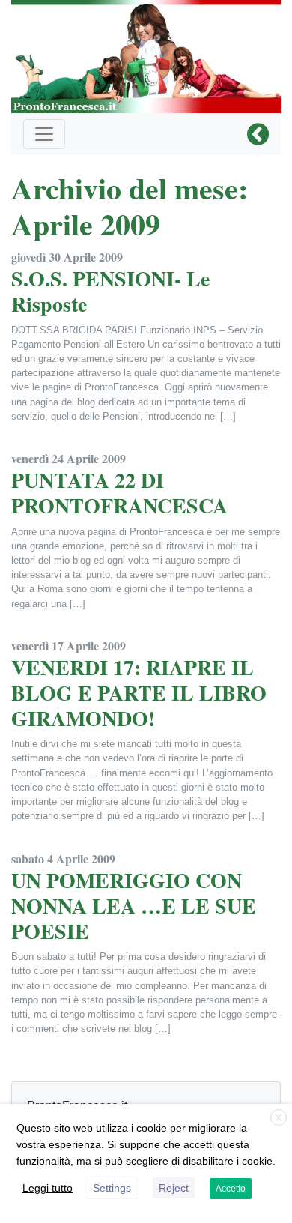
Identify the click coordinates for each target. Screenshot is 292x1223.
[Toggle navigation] (44, 134)
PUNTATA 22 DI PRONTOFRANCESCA (119, 493)
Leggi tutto (47, 1188)
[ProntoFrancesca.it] (146, 52)
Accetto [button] (231, 1188)
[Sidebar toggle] (258, 134)
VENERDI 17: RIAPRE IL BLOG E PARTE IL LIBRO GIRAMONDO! (139, 692)
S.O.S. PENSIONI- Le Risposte (110, 291)
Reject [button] (174, 1188)
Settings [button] (112, 1188)
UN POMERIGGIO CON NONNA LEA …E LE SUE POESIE (133, 905)
